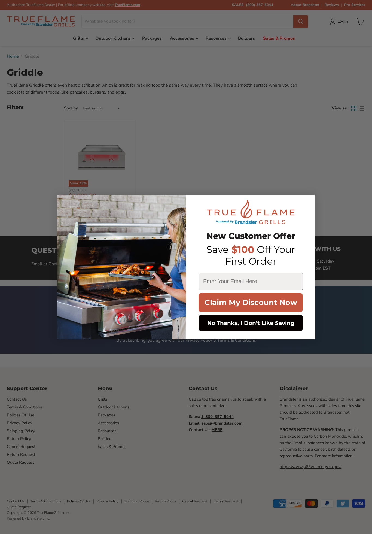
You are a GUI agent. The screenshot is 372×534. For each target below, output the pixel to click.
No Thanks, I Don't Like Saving (250, 323)
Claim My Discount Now (251, 302)
